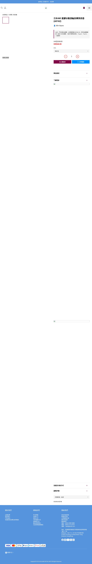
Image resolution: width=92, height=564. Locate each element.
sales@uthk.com (70, 526)
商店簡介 (7, 516)
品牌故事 (7, 515)
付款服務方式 (37, 519)
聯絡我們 (63, 521)
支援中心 (35, 516)
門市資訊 (7, 518)
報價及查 (63, 516)
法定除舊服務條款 (38, 524)
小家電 (10, 14)
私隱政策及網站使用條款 (12, 519)
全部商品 (4, 14)
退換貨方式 (36, 521)
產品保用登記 (37, 523)
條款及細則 (64, 519)
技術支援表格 (65, 515)
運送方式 (35, 518)
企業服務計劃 (65, 518)
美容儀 (15, 14)
